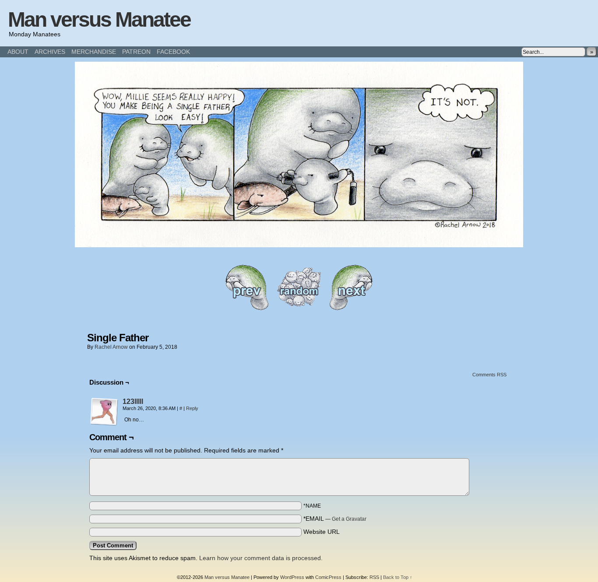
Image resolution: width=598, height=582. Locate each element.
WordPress (292, 577)
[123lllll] (104, 423)
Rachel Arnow (111, 347)
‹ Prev (246, 287)
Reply (192, 408)
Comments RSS (489, 374)
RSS (374, 577)
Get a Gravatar (349, 519)
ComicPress (328, 577)
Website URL (321, 531)
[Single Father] (299, 245)
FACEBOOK (173, 51)
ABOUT (17, 51)
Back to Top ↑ (397, 577)
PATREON (136, 51)
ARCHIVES (50, 51)
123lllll (133, 401)
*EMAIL (334, 518)
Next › (351, 287)
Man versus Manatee (99, 19)
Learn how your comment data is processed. (261, 557)
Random (299, 287)
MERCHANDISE (93, 51)
